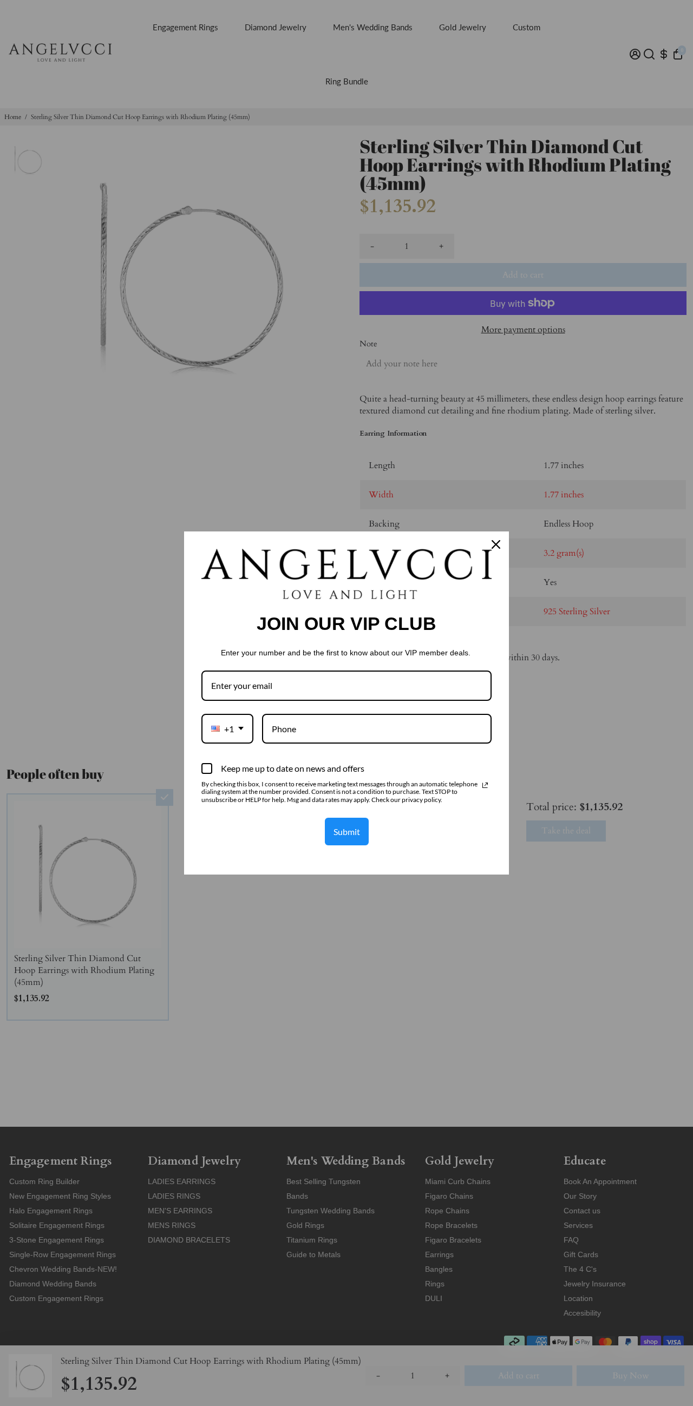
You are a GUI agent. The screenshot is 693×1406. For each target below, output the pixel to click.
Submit (347, 831)
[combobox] (227, 729)
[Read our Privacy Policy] (485, 785)
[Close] (496, 544)
